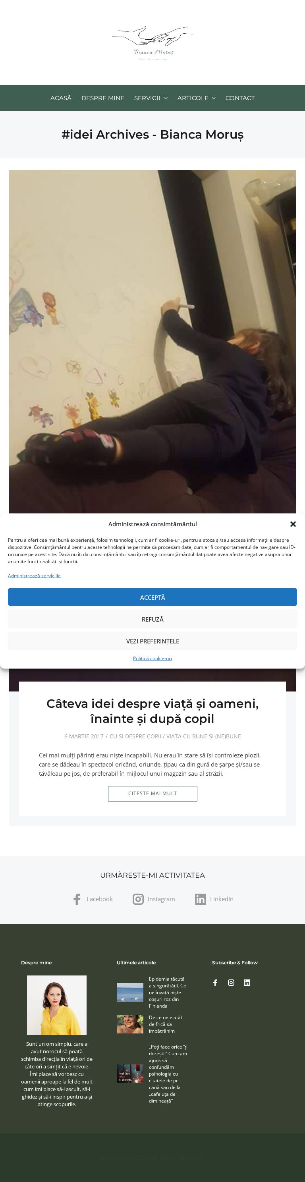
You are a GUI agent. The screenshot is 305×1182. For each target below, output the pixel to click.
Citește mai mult (152, 793)
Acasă (60, 98)
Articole (193, 98)
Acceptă (152, 597)
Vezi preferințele (152, 641)
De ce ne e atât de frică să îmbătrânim (165, 1024)
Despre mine (102, 98)
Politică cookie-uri (152, 658)
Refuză (153, 619)
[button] (293, 524)
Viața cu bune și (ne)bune (203, 736)
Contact (240, 98)
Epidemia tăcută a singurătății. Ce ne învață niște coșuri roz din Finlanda (167, 992)
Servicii (147, 98)
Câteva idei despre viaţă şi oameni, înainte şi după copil (152, 711)
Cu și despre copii (135, 736)
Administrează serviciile (34, 575)
